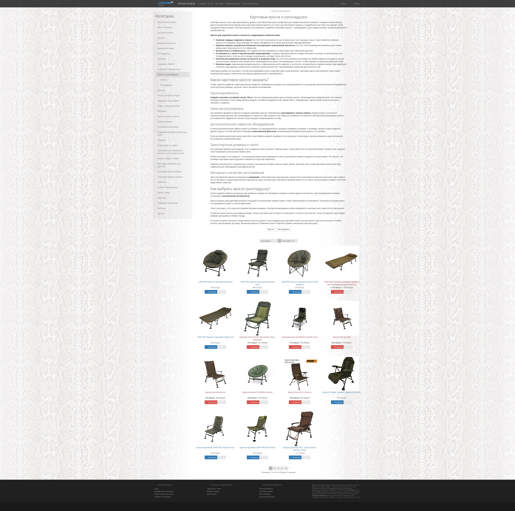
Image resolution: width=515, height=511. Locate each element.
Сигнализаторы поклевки (169, 171)
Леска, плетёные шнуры (169, 95)
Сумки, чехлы (164, 192)
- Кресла (162, 79)
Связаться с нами (214, 488)
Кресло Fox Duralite (342, 337)
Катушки (161, 58)
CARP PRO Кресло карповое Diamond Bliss (257, 283)
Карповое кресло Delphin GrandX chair (300, 337)
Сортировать (265, 241)
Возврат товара (213, 491)
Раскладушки (284, 229)
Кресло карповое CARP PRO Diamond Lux (215, 447)
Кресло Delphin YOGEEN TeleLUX (258, 392)
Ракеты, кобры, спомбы (168, 158)
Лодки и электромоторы (169, 106)
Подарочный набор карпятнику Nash (172, 133)
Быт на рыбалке (165, 27)
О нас (211, 3)
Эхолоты (161, 208)
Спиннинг (162, 182)
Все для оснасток (165, 32)
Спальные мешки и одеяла (170, 177)
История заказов (266, 491)
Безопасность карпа (167, 22)
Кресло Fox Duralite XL (215, 392)
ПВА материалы (165, 121)
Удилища (162, 197)
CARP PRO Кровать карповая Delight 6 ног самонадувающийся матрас (341, 283)
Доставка (219, 3)
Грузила (161, 38)
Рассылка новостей (267, 497)
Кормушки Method (166, 64)
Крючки (161, 90)
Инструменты (164, 53)
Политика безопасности (163, 494)
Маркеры (162, 111)
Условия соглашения (162, 497)
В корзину (212, 292)
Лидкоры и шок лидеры (168, 100)
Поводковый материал (168, 127)
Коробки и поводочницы (169, 69)
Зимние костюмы (166, 48)
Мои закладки (265, 494)
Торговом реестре (319, 495)
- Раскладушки (165, 85)
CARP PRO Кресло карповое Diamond (215, 282)
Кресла (270, 229)
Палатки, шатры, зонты (168, 116)
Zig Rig (161, 213)
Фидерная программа (168, 203)
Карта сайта (211, 494)
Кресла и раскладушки (168, 74)
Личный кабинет (250, 3)
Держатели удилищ (167, 43)
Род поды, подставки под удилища (169, 165)
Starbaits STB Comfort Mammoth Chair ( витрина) (257, 338)
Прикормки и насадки (168, 145)
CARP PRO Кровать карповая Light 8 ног (215, 337)
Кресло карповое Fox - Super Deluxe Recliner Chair (299, 448)
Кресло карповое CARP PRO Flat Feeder (257, 447)
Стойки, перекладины (168, 187)
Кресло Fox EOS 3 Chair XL (300, 392)
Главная (202, 3)
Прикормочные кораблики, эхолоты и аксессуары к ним (171, 151)
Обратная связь (233, 3)
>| (286, 468)
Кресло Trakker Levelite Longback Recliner (342, 392)
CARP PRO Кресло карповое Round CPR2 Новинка (299, 283)
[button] (331, 3)
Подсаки (161, 140)
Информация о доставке (164, 491)
